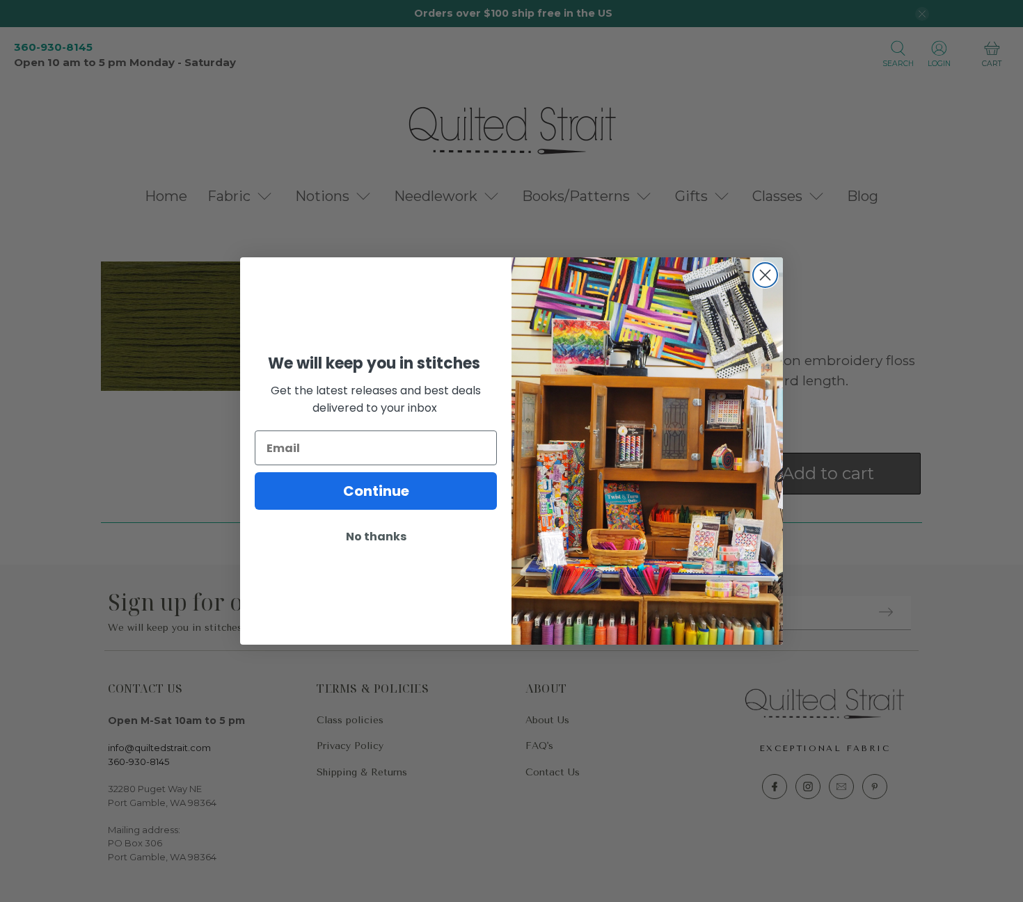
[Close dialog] (765, 275)
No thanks (376, 537)
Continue (376, 491)
